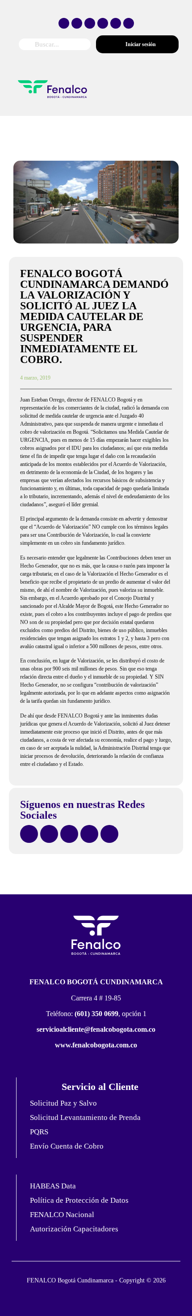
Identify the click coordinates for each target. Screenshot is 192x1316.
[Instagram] (89, 23)
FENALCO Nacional (62, 1214)
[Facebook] (63, 23)
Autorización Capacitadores (74, 1229)
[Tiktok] (102, 23)
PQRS (39, 1132)
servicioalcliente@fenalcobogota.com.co (96, 1029)
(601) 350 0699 (96, 1013)
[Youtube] (115, 23)
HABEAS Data (53, 1186)
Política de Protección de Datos (79, 1200)
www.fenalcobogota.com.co (96, 1045)
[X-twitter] (76, 23)
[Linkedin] (128, 23)
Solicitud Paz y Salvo (63, 1103)
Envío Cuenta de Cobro (67, 1146)
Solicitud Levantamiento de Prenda (85, 1117)
